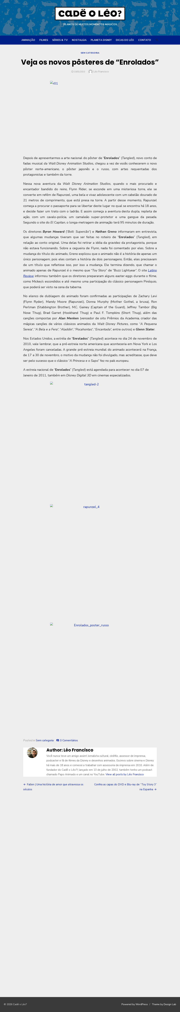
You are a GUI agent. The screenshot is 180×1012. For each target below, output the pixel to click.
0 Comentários (69, 740)
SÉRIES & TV (60, 40)
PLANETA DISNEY (101, 40)
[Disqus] (90, 846)
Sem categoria (90, 52)
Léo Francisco (101, 71)
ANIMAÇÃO (28, 40)
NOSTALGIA (79, 40)
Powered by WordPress (134, 1004)
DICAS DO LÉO (125, 40)
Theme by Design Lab (164, 1004)
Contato (144, 40)
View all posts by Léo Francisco (125, 774)
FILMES (43, 40)
